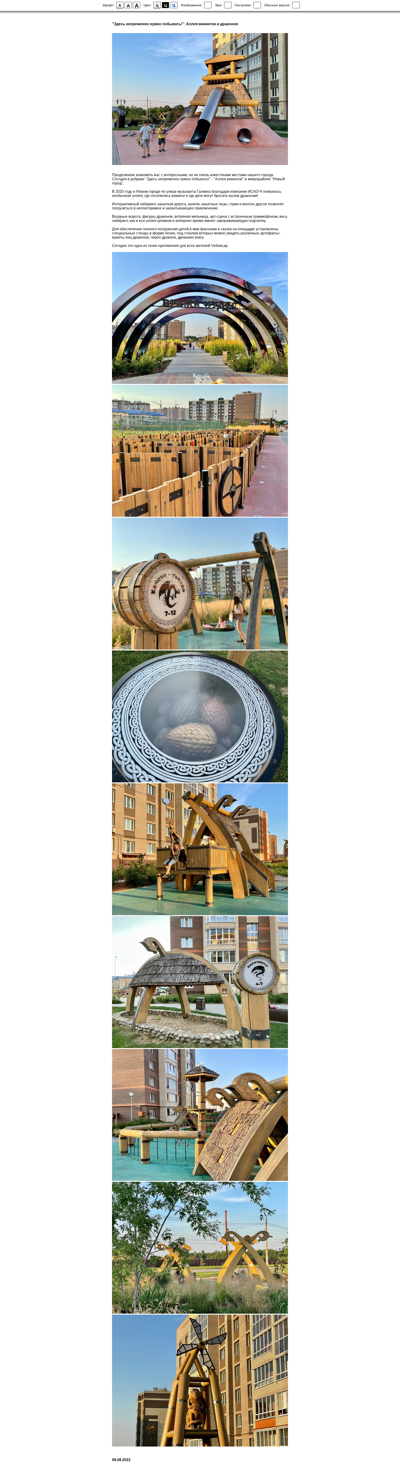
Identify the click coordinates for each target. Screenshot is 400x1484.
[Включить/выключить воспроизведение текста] (227, 5)
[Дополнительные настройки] (257, 5)
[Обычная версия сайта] (296, 5)
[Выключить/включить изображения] (208, 5)
